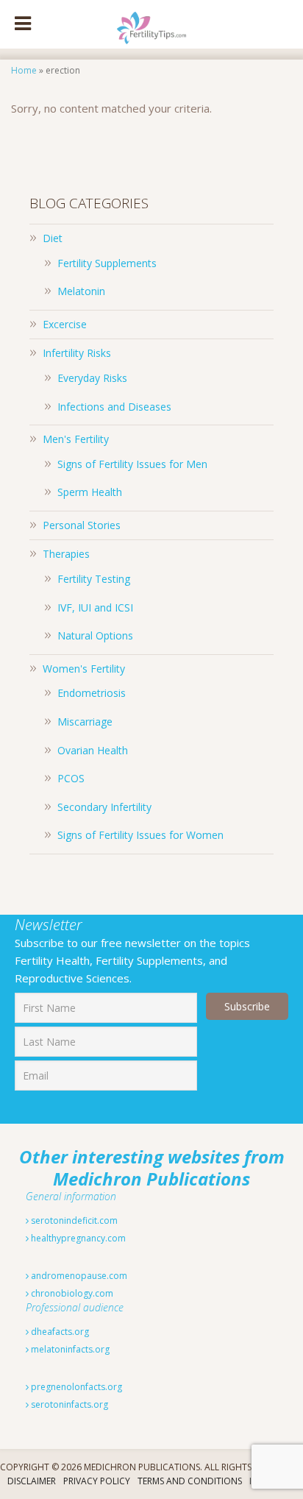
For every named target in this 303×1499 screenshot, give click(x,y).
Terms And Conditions (190, 1481)
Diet (53, 238)
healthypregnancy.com (77, 1238)
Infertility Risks (77, 353)
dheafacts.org (59, 1331)
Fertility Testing (93, 579)
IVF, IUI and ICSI (95, 607)
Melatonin (81, 291)
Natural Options (95, 635)
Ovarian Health (92, 750)
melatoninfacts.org (69, 1349)
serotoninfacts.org (68, 1404)
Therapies (66, 554)
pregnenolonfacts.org (75, 1387)
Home (24, 70)
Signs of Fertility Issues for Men (132, 464)
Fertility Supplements (107, 263)
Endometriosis (91, 693)
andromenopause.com (78, 1275)
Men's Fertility (76, 439)
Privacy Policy (96, 1481)
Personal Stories (82, 525)
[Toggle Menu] (23, 24)
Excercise (65, 324)
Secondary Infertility (104, 807)
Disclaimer (31, 1481)
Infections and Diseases (114, 407)
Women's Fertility (84, 669)
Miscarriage (85, 722)
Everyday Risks (92, 378)
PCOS (71, 778)
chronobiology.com (71, 1293)
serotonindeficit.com (73, 1220)
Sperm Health (89, 492)
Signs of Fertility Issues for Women (140, 835)
